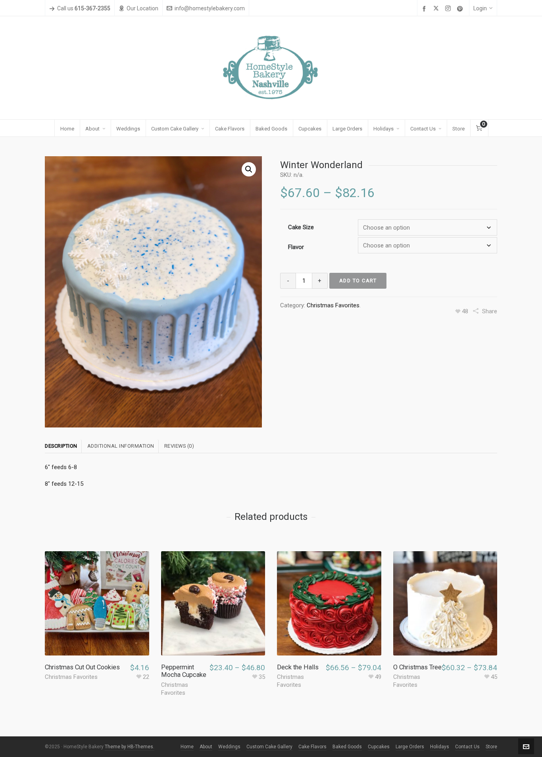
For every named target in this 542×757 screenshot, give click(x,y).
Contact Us (467, 746)
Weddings (229, 746)
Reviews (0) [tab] (179, 446)
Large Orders (410, 746)
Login (480, 8)
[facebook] (425, 8)
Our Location (142, 8)
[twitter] (437, 8)
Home (187, 746)
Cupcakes (379, 746)
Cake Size (301, 227)
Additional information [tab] (120, 446)
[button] (249, 169)
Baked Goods (347, 746)
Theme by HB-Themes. (129, 746)
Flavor (296, 247)
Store (491, 746)
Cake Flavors (312, 746)
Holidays (439, 746)
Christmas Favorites (333, 305)
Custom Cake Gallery (269, 746)
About (206, 746)
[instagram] (449, 8)
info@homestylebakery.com (210, 8)
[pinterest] (461, 8)
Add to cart (358, 281)
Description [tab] (61, 446)
